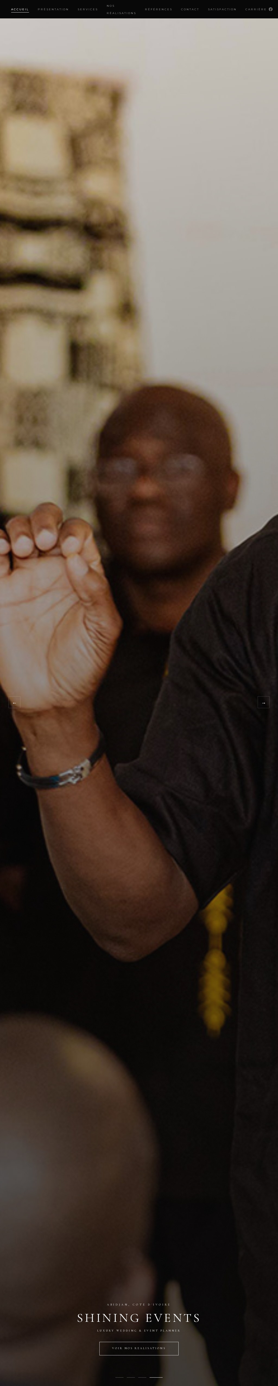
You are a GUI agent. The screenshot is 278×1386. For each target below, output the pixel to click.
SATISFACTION (222, 9)
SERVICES (88, 9)
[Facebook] (270, 9)
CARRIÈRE (256, 9)
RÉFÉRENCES (158, 9)
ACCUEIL (20, 9)
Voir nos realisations (139, 1348)
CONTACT (190, 9)
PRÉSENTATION (53, 9)
